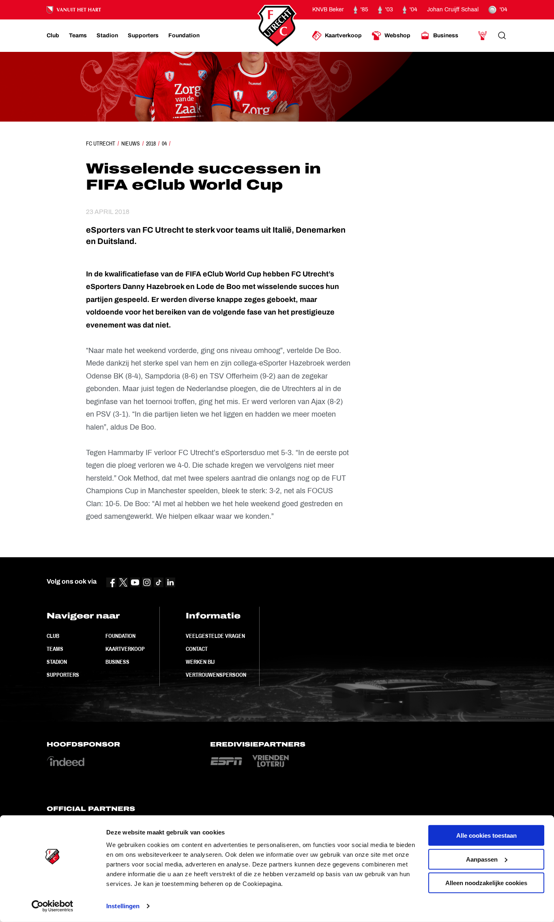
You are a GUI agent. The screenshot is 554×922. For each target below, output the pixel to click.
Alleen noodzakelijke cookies (486, 882)
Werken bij (200, 661)
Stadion (57, 661)
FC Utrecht (100, 143)
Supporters (63, 674)
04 (164, 143)
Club (53, 636)
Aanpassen (482, 859)
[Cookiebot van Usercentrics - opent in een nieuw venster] (52, 906)
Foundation (120, 636)
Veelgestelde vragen (215, 636)
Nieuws (130, 143)
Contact (197, 648)
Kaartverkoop (125, 648)
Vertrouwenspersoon (216, 674)
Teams (55, 648)
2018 (151, 143)
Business (117, 661)
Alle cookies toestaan (486, 835)
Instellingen (123, 906)
